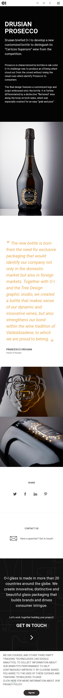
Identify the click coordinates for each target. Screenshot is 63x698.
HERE (13, 680)
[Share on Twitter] (15, 494)
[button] (58, 3)
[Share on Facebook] (25, 494)
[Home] (4, 3)
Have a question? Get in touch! (36, 538)
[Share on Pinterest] (46, 494)
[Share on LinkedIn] (35, 494)
